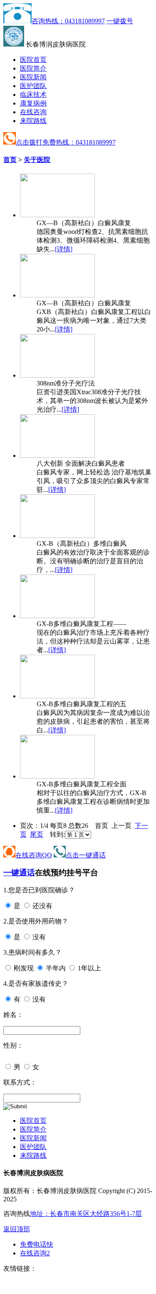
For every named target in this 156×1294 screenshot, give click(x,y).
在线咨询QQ (33, 855)
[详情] (63, 249)
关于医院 (37, 159)
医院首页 (33, 59)
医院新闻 (33, 77)
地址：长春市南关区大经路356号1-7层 (86, 1213)
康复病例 (33, 103)
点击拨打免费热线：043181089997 (66, 142)
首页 (10, 159)
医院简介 (33, 68)
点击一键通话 (86, 855)
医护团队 (33, 85)
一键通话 (19, 872)
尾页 (36, 834)
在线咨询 (33, 111)
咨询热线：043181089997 (68, 21)
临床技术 (33, 94)
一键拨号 (119, 21)
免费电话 (36, 1244)
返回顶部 (16, 1229)
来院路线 (33, 120)
